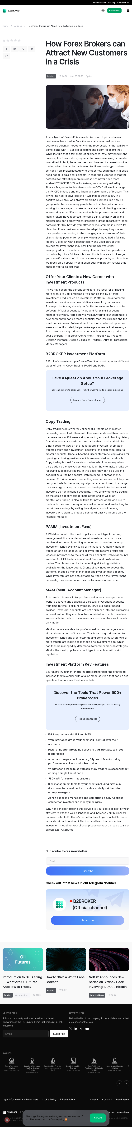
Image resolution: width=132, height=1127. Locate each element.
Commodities (22, 995)
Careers (94, 1099)
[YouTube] (87, 1028)
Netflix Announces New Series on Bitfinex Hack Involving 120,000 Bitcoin (108, 982)
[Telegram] (81, 1028)
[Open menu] (126, 10)
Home (6, 26)
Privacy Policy (67, 1099)
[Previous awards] (119, 1083)
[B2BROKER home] (11, 11)
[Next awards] (126, 1083)
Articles (18, 26)
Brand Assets (122, 1099)
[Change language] (103, 11)
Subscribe (59, 1033)
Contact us (114, 10)
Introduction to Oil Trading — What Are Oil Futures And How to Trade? (22, 982)
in (75, 1029)
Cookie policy (57, 1119)
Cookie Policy (49, 1099)
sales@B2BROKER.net (59, 829)
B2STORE (121, 2)
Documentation (99, 2)
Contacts (107, 1099)
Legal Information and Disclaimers (20, 1099)
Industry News (97, 995)
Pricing (111, 2)
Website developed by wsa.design (114, 1112)
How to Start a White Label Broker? (65, 979)
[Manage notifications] (7, 1119)
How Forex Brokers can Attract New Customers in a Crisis (55, 26)
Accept (98, 1118)
